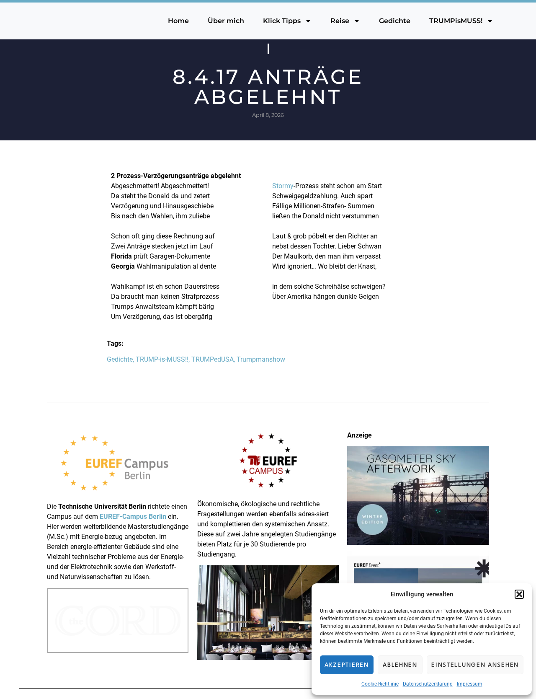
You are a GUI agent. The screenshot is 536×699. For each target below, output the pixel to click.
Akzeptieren (347, 665)
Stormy (283, 186)
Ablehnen (400, 665)
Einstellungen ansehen (475, 665)
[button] (519, 594)
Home (178, 21)
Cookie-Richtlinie (380, 684)
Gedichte (394, 21)
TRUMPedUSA (212, 359)
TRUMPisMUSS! (455, 21)
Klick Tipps (282, 21)
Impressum (469, 684)
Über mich (226, 21)
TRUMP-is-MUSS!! (162, 359)
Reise (339, 21)
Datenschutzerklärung (428, 684)
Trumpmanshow (261, 359)
